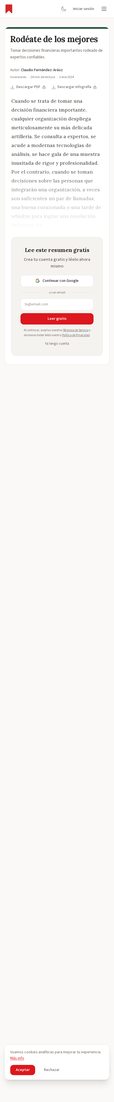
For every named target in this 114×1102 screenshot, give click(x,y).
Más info (17, 1058)
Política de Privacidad (76, 335)
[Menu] (104, 8)
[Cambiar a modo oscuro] (64, 9)
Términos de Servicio (76, 330)
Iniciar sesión (83, 9)
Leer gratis (57, 318)
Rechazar (51, 1070)
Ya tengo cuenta (57, 343)
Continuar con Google (61, 281)
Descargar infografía (74, 87)
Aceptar (23, 1070)
